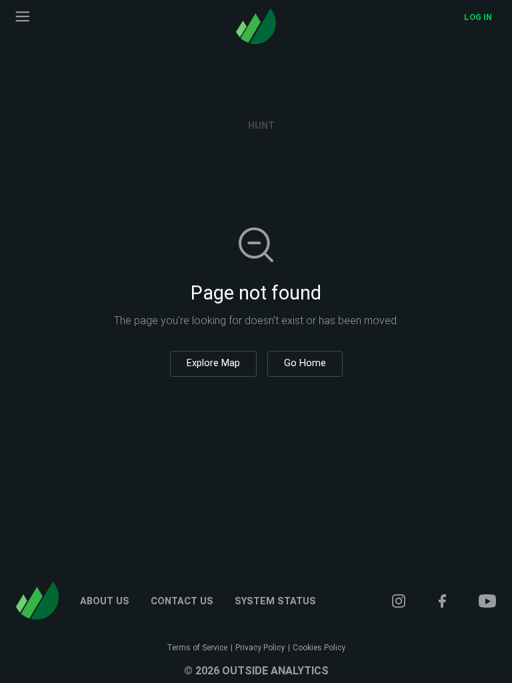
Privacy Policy (260, 648)
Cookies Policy (319, 648)
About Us (104, 601)
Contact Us (182, 601)
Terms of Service (197, 648)
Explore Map (213, 363)
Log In (478, 17)
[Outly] (256, 27)
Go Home (305, 363)
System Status (275, 601)
